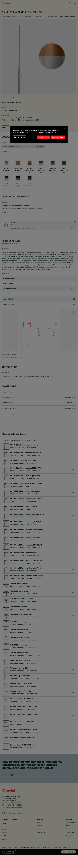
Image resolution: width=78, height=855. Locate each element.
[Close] (65, 128)
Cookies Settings (19, 137)
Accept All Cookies (58, 137)
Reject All (43, 137)
